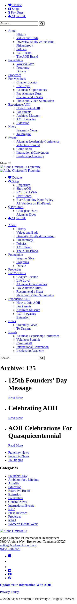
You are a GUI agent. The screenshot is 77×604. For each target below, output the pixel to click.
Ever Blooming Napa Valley (34, 199)
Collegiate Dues (26, 210)
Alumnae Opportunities (31, 89)
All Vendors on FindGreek (33, 203)
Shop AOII (23, 188)
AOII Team (23, 53)
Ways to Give (25, 64)
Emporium (23, 185)
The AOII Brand (27, 56)
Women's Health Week (23, 524)
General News (17, 502)
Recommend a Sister (29, 97)
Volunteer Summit (28, 145)
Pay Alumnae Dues (28, 93)
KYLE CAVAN (27, 192)
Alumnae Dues (26, 214)
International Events (21, 505)
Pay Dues (16, 12)
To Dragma (23, 134)
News (12, 126)
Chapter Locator (27, 82)
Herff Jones (23, 196)
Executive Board (19, 490)
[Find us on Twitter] (10, 561)
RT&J (12, 520)
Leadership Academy (30, 156)
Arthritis (13, 483)
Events (12, 137)
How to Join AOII (28, 108)
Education (14, 487)
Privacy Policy (9, 592)
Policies (21, 49)
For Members (17, 78)
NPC (11, 509)
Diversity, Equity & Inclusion (35, 41)
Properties (14, 75)
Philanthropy (24, 45)
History (21, 34)
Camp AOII (24, 149)
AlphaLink (18, 16)
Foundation (15, 60)
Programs (22, 67)
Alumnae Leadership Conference (37, 141)
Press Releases (17, 513)
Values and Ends (27, 38)
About (12, 30)
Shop (15, 8)
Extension (22, 123)
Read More (15, 398)
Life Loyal (23, 86)
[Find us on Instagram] (10, 567)
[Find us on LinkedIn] (9, 570)
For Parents (23, 112)
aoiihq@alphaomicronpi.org (18, 545)
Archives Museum (28, 115)
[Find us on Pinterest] (9, 578)
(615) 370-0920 (10, 549)
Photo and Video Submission (35, 101)
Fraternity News (26, 130)
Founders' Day (17, 476)
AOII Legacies (26, 119)
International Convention (32, 152)
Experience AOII (19, 104)
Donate (16, 5)
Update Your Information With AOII (25, 585)
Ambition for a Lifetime (23, 479)
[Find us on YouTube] (9, 574)
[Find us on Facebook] (9, 556)
